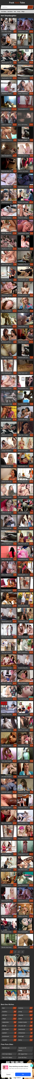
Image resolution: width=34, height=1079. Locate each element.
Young (18, 11)
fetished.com (6, 1048)
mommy (25, 1008)
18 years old (25, 1025)
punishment (9, 1036)
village (9, 1018)
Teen (15, 11)
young (25, 1011)
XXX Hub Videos (7, 1054)
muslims (9, 1011)
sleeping (25, 1015)
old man (9, 1015)
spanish (9, 1033)
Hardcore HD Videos (22, 1049)
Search (30, 7)
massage (25, 1036)
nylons (25, 1018)
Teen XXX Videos (7, 1057)
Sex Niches (10, 11)
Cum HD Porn (22, 1057)
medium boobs (25, 1022)
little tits (9, 1025)
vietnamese (25, 1033)
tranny (25, 1040)
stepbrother (9, 1022)
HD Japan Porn (22, 1054)
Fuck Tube (17, 2)
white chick (9, 1029)
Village (23, 11)
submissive (25, 1029)
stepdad (9, 1040)
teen (9, 1008)
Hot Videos (3, 11)
